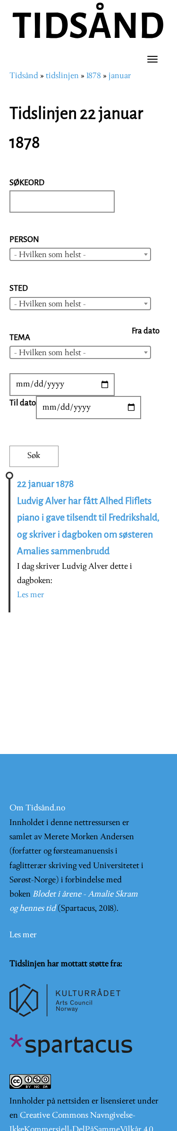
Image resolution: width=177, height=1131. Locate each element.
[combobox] (80, 254)
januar (120, 76)
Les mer (30, 595)
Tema (19, 337)
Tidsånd (23, 76)
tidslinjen (62, 76)
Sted (18, 288)
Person (24, 239)
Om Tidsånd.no (37, 808)
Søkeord (26, 182)
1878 (93, 76)
